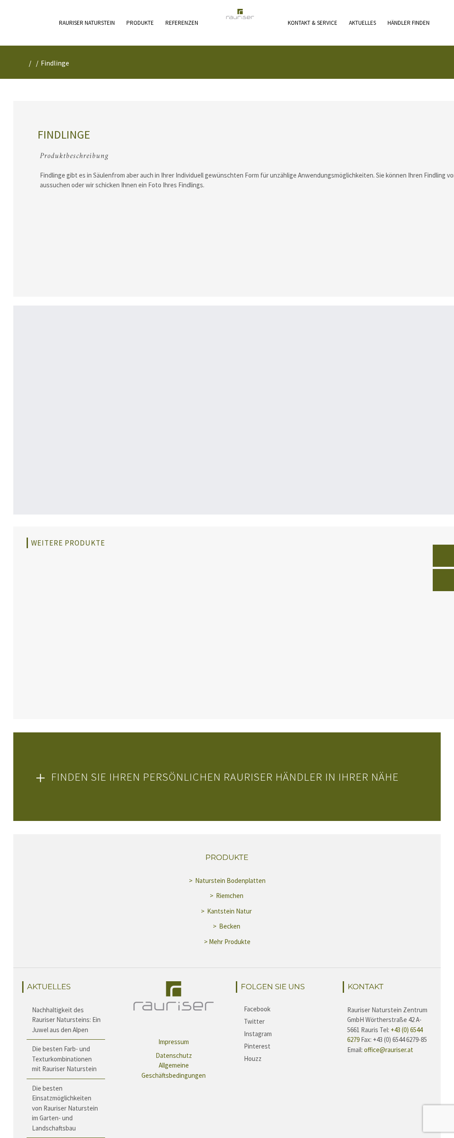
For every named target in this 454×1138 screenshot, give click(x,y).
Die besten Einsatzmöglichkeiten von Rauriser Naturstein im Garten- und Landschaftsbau (65, 1108)
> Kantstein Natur (227, 911)
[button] (227, 776)
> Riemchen (227, 895)
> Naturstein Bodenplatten (227, 880)
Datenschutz (174, 1055)
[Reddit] (280, 1058)
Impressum (173, 1041)
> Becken (227, 926)
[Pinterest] (280, 1045)
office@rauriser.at (388, 1049)
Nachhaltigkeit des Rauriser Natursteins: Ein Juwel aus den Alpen (66, 1020)
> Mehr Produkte (227, 941)
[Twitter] (280, 1021)
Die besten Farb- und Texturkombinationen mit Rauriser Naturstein (64, 1059)
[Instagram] (280, 1033)
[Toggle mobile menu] (55, 16)
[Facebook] (280, 1008)
